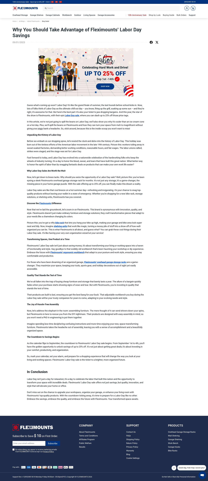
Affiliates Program (87, 439)
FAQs (128, 436)
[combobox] (112, 8)
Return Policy (131, 443)
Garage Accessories (106, 15)
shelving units (60, 226)
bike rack (59, 222)
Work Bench (173, 443)
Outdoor (77, 15)
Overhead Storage (20, 15)
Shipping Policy (133, 439)
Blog (128, 454)
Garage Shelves (36, 15)
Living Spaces (89, 15)
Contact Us (131, 432)
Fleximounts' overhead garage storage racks (105, 262)
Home (14, 21)
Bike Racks (172, 451)
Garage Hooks (174, 447)
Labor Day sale (72, 115)
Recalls (82, 447)
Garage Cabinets (53, 15)
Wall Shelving (174, 436)
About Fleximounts (33, 21)
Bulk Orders (181, 15)
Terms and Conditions (88, 436)
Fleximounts (45, 203)
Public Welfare (85, 443)
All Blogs (22, 21)
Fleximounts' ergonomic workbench (67, 252)
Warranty (130, 451)
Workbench (67, 15)
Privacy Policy (132, 447)
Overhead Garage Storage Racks (181, 432)
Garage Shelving (175, 439)
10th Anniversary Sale (137, 15)
